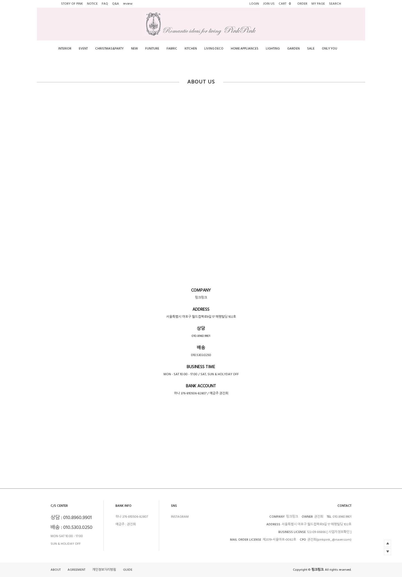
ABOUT (56, 569)
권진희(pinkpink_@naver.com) (329, 539)
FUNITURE (152, 48)
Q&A (115, 3)
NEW (134, 48)
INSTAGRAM (180, 516)
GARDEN (293, 48)
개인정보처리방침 (104, 569)
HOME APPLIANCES (244, 48)
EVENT (83, 48)
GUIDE (127, 569)
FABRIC (172, 48)
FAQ (105, 3)
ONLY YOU (329, 48)
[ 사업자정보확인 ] (339, 532)
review (128, 3)
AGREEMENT (76, 569)
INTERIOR (64, 48)
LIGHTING (273, 48)
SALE (310, 48)
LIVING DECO (213, 48)
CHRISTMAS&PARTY (109, 48)
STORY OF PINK (72, 3)
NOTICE (92, 3)
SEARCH (335, 3)
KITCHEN (191, 48)
